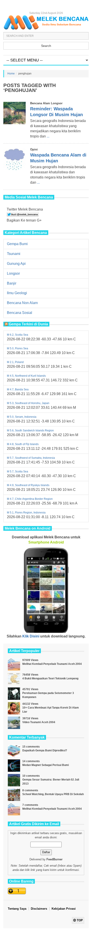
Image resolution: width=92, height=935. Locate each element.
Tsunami (13, 254)
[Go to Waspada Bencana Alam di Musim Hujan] (14, 159)
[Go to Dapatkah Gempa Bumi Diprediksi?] (14, 751)
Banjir (11, 283)
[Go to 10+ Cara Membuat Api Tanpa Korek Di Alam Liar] (14, 708)
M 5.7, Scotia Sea (17, 471)
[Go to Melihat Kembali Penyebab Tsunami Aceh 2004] (14, 664)
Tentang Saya (17, 908)
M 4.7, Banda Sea (18, 389)
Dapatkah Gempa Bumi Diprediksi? (44, 750)
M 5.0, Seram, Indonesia (21, 416)
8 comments (30, 790)
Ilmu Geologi (17, 293)
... (48, 136)
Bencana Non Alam (22, 303)
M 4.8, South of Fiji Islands (23, 444)
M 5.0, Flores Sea (17, 348)
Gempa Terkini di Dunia (28, 324)
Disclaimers (39, 908)
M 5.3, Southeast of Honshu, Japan (28, 403)
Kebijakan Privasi (64, 908)
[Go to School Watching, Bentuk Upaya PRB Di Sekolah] (14, 795)
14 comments (31, 761)
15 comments (31, 746)
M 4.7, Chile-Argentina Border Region (30, 498)
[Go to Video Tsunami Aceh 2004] (14, 723)
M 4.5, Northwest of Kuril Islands (26, 375)
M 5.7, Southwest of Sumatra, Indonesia (31, 457)
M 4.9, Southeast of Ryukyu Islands (28, 485)
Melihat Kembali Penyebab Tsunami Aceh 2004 (52, 663)
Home (11, 73)
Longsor (13, 273)
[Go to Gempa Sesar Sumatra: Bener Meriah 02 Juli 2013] (14, 780)
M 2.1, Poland (15, 362)
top (79, 920)
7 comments (30, 805)
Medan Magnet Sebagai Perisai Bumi (45, 765)
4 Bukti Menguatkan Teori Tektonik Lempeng (50, 678)
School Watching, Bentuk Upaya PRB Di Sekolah (53, 794)
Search (46, 46)
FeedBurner (54, 859)
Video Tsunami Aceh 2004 (38, 722)
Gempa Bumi (17, 244)
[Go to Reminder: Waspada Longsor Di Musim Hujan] (14, 113)
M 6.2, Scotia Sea (17, 334)
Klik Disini (30, 636)
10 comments (31, 775)
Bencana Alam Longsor (46, 103)
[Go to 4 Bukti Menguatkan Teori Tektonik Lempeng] (14, 679)
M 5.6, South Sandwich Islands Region (30, 430)
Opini (34, 149)
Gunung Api (16, 263)
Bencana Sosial (19, 313)
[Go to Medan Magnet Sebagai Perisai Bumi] (14, 765)
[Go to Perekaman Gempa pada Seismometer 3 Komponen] (14, 693)
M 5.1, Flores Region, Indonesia (26, 512)
